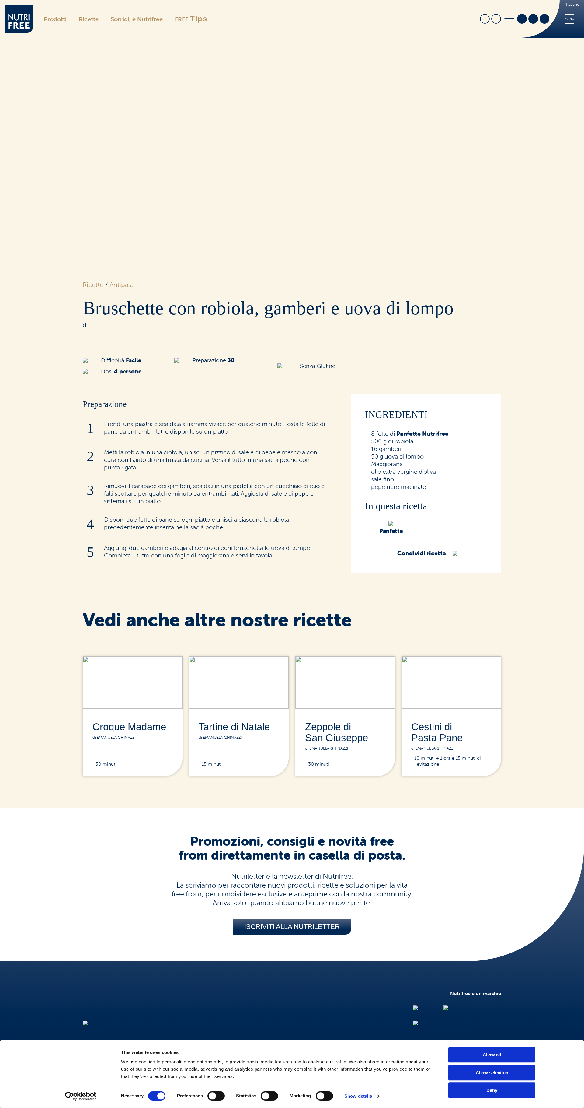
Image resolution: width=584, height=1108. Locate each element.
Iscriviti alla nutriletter (292, 926)
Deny (491, 1090)
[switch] (216, 1096)
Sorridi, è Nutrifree (137, 19)
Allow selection (492, 1072)
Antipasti (122, 285)
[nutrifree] (94, 1024)
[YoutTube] (544, 19)
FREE (191, 19)
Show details (358, 1096)
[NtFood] (423, 1008)
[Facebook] (522, 19)
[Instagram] (533, 19)
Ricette (89, 19)
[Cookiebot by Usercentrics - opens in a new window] (80, 1096)
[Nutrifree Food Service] (440, 1024)
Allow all (492, 1054)
